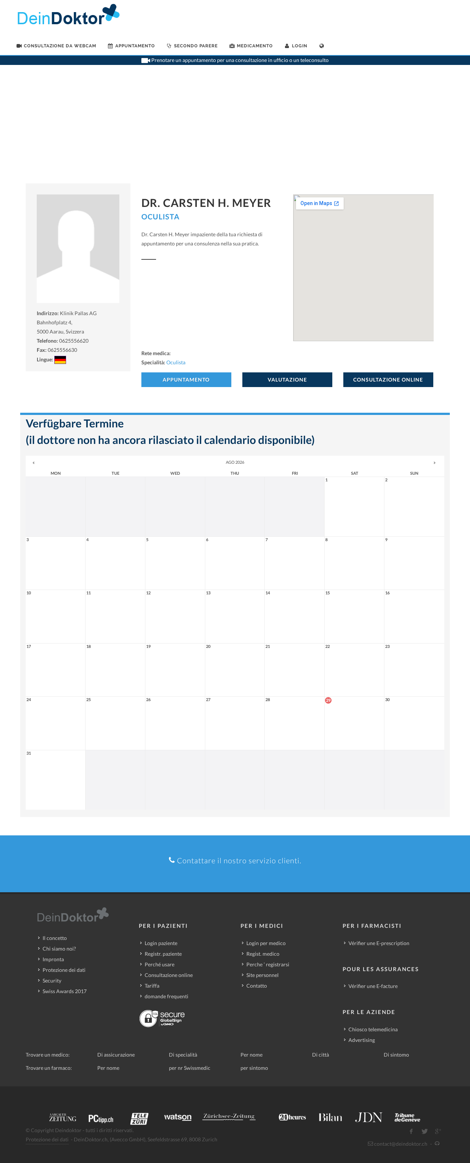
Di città (320, 1054)
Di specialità (183, 1054)
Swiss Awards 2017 (65, 991)
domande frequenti (166, 996)
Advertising (361, 1040)
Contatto (256, 985)
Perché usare (159, 964)
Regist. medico (262, 954)
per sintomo (254, 1068)
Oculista (160, 216)
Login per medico (266, 943)
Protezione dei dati (64, 970)
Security (52, 980)
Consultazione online (169, 975)
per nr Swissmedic (189, 1068)
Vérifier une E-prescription (378, 943)
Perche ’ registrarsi (267, 964)
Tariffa (152, 985)
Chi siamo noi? (59, 948)
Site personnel (262, 975)
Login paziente (161, 943)
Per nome (252, 1054)
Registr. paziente (163, 954)
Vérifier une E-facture (373, 986)
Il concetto (55, 938)
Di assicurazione (116, 1054)
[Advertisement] (235, 128)
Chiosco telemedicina (373, 1029)
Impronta (53, 959)
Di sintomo (396, 1054)
